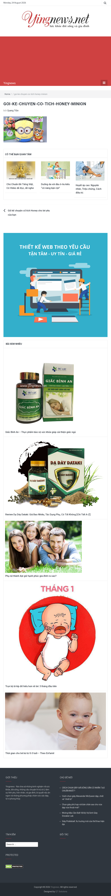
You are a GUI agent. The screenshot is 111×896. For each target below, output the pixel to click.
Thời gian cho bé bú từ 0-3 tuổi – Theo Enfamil (29, 753)
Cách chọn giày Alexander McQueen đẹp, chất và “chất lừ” (82, 797)
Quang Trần (12, 110)
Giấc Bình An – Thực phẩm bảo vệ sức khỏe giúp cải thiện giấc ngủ (40, 432)
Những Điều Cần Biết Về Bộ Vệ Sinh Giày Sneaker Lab (80, 814)
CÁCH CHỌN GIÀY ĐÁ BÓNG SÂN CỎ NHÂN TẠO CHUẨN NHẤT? (83, 789)
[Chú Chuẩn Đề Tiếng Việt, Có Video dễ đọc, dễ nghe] (21, 170)
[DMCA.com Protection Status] (14, 866)
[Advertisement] (55, 58)
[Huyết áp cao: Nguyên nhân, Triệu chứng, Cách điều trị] (90, 170)
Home (7, 94)
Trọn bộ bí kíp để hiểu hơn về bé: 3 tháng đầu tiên (31, 686)
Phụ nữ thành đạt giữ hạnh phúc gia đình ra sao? (31, 576)
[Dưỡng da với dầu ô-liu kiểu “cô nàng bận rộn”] (55, 170)
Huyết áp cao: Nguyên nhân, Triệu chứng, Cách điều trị (88, 189)
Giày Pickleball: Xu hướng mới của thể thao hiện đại (83, 822)
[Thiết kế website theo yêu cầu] (55, 283)
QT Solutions (61, 891)
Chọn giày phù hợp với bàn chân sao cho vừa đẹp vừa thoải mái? (82, 806)
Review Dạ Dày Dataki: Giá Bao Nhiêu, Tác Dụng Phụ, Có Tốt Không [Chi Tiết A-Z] (47, 514)
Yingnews (9, 83)
